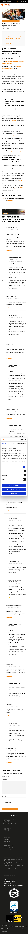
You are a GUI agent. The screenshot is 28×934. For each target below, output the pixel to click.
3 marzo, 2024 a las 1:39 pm (15, 563)
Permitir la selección (14, 489)
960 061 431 (23, 1)
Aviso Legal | (11, 926)
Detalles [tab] (13, 443)
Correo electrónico (7, 802)
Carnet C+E (6, 854)
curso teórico (13, 120)
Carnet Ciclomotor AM (8, 835)
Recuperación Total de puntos (10, 870)
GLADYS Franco (10, 409)
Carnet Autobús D (7, 851)
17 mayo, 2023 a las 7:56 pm (13, 607)
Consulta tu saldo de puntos (10, 875)
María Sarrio (9, 748)
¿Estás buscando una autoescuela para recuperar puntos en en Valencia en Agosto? (14, 41)
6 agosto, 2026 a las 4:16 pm (15, 317)
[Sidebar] (1, 282)
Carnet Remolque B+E (8, 847)
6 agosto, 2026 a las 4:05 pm (13, 229)
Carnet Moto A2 (7, 839)
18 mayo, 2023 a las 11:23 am (15, 628)
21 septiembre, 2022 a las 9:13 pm (14, 666)
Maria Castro (10, 227)
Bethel (8, 664)
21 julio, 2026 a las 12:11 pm (12, 298)
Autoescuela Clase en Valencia (4, 927)
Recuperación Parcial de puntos (10, 873)
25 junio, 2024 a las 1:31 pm (14, 368)
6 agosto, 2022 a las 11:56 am (15, 725)
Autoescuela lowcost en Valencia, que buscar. (13, 868)
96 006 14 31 (6, 821)
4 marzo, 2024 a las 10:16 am (15, 583)
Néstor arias (9, 296)
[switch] (24, 471)
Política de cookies (18, 928)
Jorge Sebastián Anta (12, 605)
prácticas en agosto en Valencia (14, 304)
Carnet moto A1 (7, 837)
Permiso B (6, 843)
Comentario (5, 779)
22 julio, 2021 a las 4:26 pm (12, 750)
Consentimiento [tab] (5, 443)
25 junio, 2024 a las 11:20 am (13, 346)
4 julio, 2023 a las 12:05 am (14, 520)
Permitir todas (13, 485)
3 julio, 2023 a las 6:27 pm (12, 500)
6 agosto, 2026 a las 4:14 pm (15, 261)
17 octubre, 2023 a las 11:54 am (13, 411)
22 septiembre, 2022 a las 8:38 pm (16, 687)
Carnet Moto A (7, 841)
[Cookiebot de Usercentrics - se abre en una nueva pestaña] (20, 439)
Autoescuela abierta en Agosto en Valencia (13, 857)
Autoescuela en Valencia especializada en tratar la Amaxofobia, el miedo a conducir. (14, 866)
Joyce (8, 498)
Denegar (14, 493)
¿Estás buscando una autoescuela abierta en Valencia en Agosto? (13, 37)
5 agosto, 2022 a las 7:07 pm (13, 706)
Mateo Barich (12, 561)
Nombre (4, 796)
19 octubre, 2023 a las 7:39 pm (15, 429)
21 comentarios (5, 29)
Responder (9, 250)
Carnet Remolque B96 (8, 845)
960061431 (10, 98)
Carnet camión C (7, 849)
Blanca (8, 344)
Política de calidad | (17, 926)
